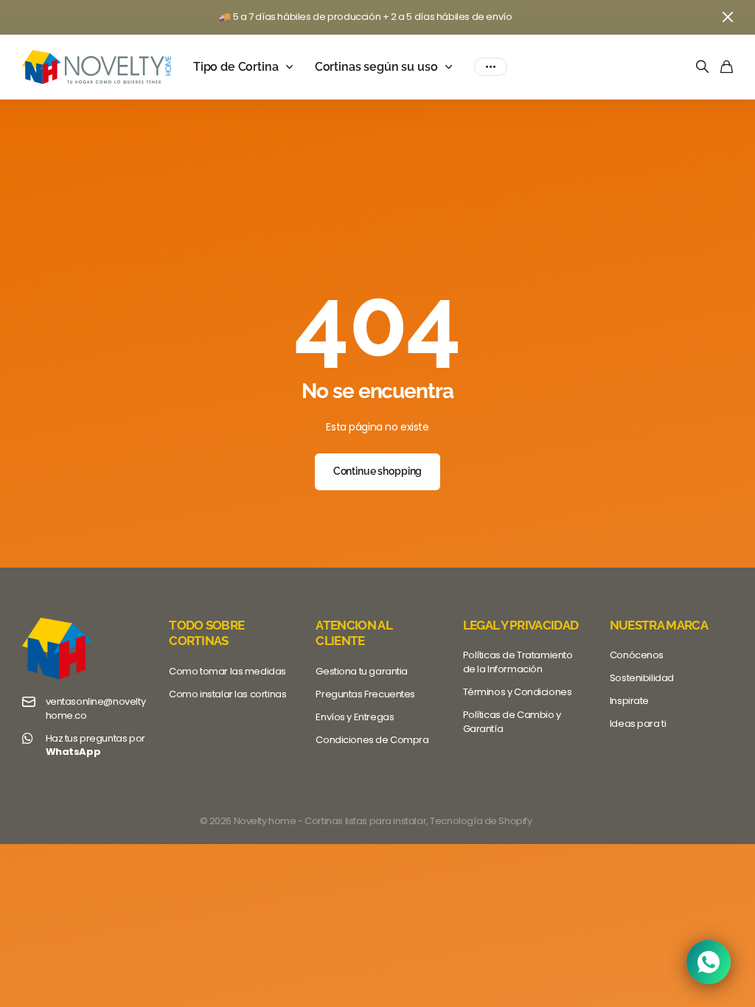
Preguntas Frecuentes (365, 694)
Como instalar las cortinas (227, 694)
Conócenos (637, 655)
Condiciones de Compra (372, 740)
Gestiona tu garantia (362, 671)
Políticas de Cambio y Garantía (512, 722)
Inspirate (629, 701)
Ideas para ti (638, 724)
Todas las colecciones (293, 67)
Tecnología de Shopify (481, 821)
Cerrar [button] (728, 17)
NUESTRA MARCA (659, 625)
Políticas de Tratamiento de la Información (518, 662)
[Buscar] (702, 67)
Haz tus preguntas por (95, 745)
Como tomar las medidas (227, 671)
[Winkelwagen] (726, 67)
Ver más (490, 67)
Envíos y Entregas (355, 717)
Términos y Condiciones (517, 692)
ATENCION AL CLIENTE (354, 633)
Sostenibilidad (642, 678)
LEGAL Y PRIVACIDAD (521, 625)
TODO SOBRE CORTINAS (206, 633)
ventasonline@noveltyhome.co (96, 708)
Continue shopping (377, 471)
